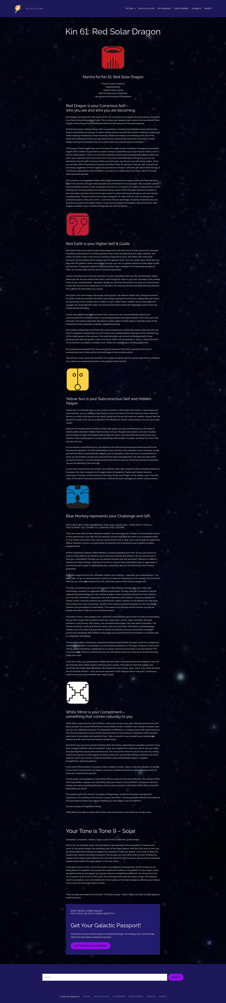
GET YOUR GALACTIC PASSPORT (90, 945)
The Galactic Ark (72, 997)
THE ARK (129, 8)
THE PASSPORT (164, 8)
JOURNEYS (196, 8)
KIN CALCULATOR (146, 8)
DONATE (208, 8)
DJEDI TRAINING (181, 8)
